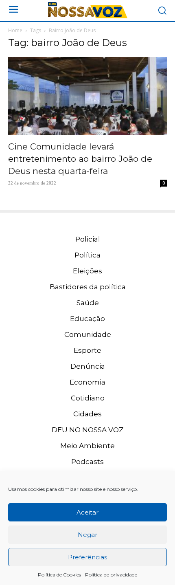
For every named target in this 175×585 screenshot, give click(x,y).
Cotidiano (88, 398)
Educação (87, 318)
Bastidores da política (88, 287)
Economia (87, 382)
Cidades (87, 414)
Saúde (88, 303)
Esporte (87, 350)
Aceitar (87, 512)
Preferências (87, 557)
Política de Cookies (59, 575)
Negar (87, 535)
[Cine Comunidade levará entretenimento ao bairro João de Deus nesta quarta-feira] (87, 96)
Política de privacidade (111, 575)
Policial (87, 239)
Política (87, 255)
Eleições (87, 271)
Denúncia (87, 366)
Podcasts (87, 461)
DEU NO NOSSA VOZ (88, 430)
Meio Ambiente (87, 446)
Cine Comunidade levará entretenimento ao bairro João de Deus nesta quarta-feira (80, 158)
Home (15, 30)
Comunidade (87, 334)
